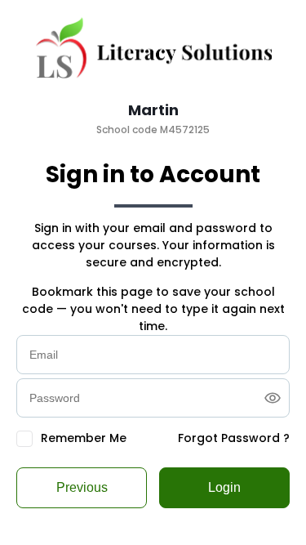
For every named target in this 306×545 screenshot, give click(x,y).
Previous (82, 487)
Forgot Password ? (234, 438)
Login (224, 487)
